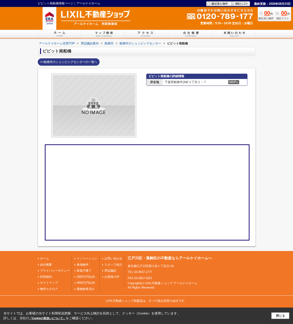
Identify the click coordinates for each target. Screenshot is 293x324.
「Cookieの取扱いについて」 (47, 318)
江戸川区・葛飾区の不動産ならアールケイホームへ (170, 258)
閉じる (280, 315)
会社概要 (46, 264)
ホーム (44, 258)
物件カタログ (49, 289)
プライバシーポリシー (55, 270)
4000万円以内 (86, 282)
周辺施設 (110, 270)
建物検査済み (86, 289)
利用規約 (46, 276)
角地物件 (83, 264)
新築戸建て (84, 270)
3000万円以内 (86, 276)
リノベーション (87, 258)
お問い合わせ (113, 258)
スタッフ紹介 (113, 264)
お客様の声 (111, 276)
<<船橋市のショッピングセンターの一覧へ (68, 62)
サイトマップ (49, 282)
